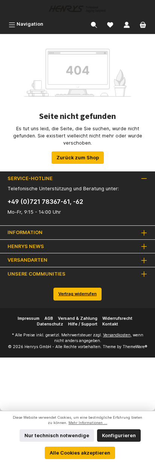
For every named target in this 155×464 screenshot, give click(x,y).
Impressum (29, 318)
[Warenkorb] (143, 24)
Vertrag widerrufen (77, 293)
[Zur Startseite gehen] (77, 9)
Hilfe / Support (82, 324)
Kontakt (110, 324)
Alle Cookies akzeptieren (80, 453)
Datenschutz (50, 324)
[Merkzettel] (110, 24)
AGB (48, 318)
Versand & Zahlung (77, 318)
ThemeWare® (135, 346)
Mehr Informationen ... (87, 423)
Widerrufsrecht (117, 318)
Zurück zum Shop (77, 157)
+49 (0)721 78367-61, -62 (45, 201)
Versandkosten (117, 335)
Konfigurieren (119, 435)
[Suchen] (94, 24)
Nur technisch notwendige (56, 435)
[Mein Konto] (127, 24)
